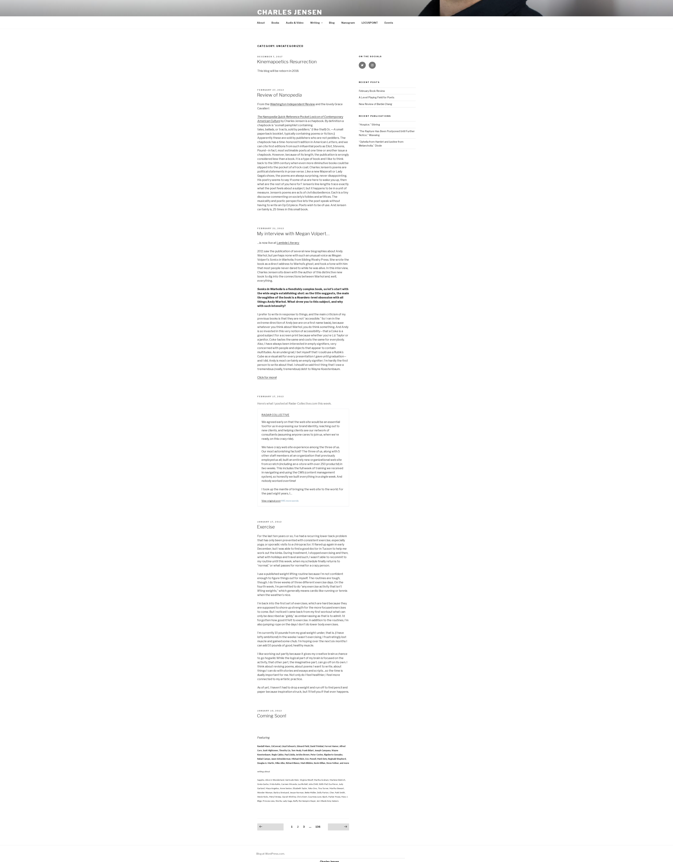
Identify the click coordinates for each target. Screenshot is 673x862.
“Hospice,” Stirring (369, 124)
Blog (332, 22)
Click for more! (267, 377)
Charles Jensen (289, 12)
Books (275, 22)
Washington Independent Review (292, 104)
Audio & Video (295, 22)
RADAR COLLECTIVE (275, 415)
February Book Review (372, 90)
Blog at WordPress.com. (270, 853)
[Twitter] (362, 65)
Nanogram (348, 22)
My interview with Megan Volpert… (293, 233)
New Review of (375, 104)
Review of (279, 95)
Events (389, 22)
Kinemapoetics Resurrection (287, 61)
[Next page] (338, 826)
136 (317, 826)
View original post (271, 501)
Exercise (266, 527)
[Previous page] (270, 826)
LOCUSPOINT (370, 22)
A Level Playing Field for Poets (376, 97)
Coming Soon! (271, 715)
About (261, 22)
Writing (315, 22)
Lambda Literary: (288, 243)
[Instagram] (372, 65)
